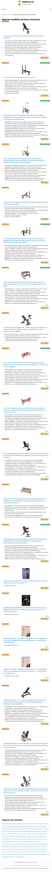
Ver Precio (45, 57)
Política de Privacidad (29, 865)
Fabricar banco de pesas (35, 852)
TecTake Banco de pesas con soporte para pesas (19, 77)
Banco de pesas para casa (39, 823)
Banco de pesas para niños (31, 826)
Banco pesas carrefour (19, 852)
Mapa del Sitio (37, 865)
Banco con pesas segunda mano (12, 831)
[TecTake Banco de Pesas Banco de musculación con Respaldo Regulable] (26, 28)
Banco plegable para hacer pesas (17, 846)
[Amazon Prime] (47, 305)
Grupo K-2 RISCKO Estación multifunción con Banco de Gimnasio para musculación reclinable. (25, 203)
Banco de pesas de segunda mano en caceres (16, 823)
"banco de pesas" (24, 841)
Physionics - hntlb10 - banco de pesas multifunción (30, 834)
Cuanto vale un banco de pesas (12, 826)
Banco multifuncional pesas (15, 849)
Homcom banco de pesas (19, 854)
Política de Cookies (21, 865)
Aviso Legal (14, 865)
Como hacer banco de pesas (34, 849)
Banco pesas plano (32, 844)
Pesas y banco (13, 841)
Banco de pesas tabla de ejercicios (38, 854)
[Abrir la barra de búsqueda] (50, 9)
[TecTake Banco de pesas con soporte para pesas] (26, 70)
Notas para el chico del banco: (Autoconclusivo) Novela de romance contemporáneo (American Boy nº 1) (25, 582)
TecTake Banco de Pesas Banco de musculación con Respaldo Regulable (23, 37)
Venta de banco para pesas (22, 839)
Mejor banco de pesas (18, 844)
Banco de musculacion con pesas (12, 857)
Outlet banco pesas (19, 829)
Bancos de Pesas (7, 14)
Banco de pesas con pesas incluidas (37, 829)
